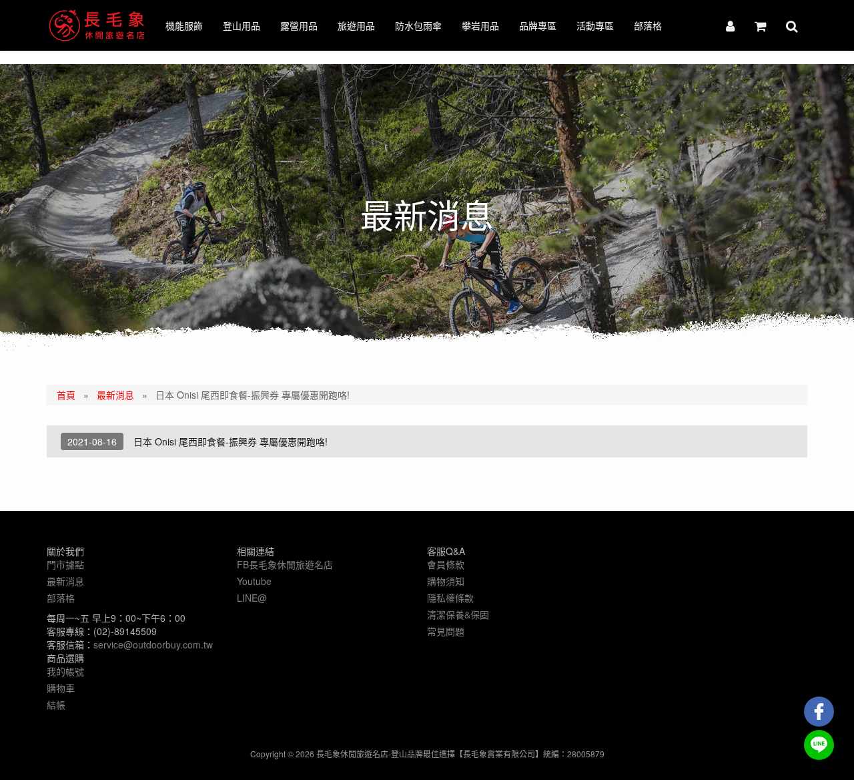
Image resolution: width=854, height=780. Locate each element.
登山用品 (241, 25)
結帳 (56, 704)
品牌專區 (537, 25)
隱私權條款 (450, 597)
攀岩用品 (480, 25)
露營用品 (299, 25)
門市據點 (65, 564)
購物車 (61, 688)
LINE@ (252, 597)
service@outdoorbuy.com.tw (153, 644)
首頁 (66, 394)
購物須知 (445, 581)
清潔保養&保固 (458, 614)
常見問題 (445, 631)
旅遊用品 (356, 25)
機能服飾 (184, 25)
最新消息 (115, 394)
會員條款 (445, 564)
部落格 (648, 25)
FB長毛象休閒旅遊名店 (285, 564)
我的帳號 (65, 671)
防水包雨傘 (418, 25)
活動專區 (595, 25)
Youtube (254, 581)
